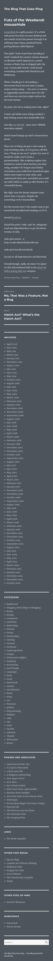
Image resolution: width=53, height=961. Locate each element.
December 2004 (15, 576)
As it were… (12, 782)
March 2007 (13, 479)
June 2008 (12, 426)
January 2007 (13, 486)
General (35, 278)
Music (10, 693)
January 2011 (13, 358)
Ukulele (10, 736)
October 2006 (14, 497)
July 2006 (11, 508)
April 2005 (12, 561)
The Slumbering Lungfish (20, 877)
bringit (10, 614)
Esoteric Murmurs (16, 902)
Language (12, 672)
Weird (10, 743)
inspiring (11, 661)
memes (10, 686)
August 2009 (13, 383)
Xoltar (10, 881)
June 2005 (12, 554)
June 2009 (12, 390)
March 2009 (13, 397)
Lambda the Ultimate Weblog (22, 863)
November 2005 (15, 536)
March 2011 (12, 355)
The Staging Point (16, 817)
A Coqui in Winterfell (17, 767)
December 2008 (15, 408)
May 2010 (11, 376)
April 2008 (12, 433)
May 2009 (12, 394)
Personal (11, 704)
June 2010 (12, 372)
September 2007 (15, 458)
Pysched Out (13, 807)
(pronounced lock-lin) (18, 764)
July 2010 (11, 369)
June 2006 (12, 511)
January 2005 (13, 572)
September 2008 (15, 415)
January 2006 (13, 529)
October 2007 (13, 454)
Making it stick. (15, 866)
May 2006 (12, 515)
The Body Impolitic (16, 838)
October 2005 (13, 540)
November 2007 (15, 451)
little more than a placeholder (22, 789)
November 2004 (15, 579)
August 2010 (13, 365)
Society (10, 729)
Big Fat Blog (13, 859)
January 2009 (13, 404)
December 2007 (15, 447)
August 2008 (13, 419)
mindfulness (13, 689)
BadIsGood (12, 604)
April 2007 (12, 476)
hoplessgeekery (15, 650)
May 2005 (12, 558)
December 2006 (15, 490)
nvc (8, 700)
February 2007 (14, 483)
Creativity (12, 622)
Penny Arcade (14, 926)
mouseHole (10, 32)
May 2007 (12, 472)
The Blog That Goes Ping (23, 9)
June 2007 (12, 469)
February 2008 (14, 440)
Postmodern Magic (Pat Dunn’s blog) (26, 803)
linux (9, 675)
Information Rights (16, 657)
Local (9, 679)
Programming (14, 711)
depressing (12, 625)
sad (8, 721)
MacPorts (16, 217)
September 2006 (15, 501)
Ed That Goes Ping (11, 278)
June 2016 (12, 347)
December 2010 (14, 362)
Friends (10, 629)
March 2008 (13, 437)
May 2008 (12, 429)
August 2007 (13, 462)
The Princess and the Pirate (21, 810)
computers (12, 618)
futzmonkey (13, 636)
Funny (10, 632)
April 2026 (12, 344)
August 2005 (13, 547)
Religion (11, 714)
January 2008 (13, 444)
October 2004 (13, 583)
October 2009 (14, 379)
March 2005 (13, 565)
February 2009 (14, 401)
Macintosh (12, 682)
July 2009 (11, 387)
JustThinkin (13, 668)
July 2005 (11, 551)
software (11, 732)
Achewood (12, 923)
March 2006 (13, 522)
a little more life (15, 771)
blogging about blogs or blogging (24, 607)
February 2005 (14, 568)
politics (10, 707)
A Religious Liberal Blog (19, 775)
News (9, 696)
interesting (12, 664)
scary (9, 725)
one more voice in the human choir (24, 796)
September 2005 (15, 544)
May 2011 (11, 351)
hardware (11, 647)
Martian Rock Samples (18, 792)
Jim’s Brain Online (16, 785)
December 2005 (15, 533)
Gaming (11, 639)
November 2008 (15, 412)
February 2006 (14, 526)
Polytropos (12, 799)
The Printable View (16, 814)
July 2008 (11, 422)
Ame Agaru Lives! (15, 778)
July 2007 (11, 465)
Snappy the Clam (15, 870)
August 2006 (13, 504)
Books (10, 611)
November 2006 (15, 494)
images (10, 654)
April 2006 (12, 519)
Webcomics (12, 739)
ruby (9, 718)
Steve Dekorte (14, 874)
